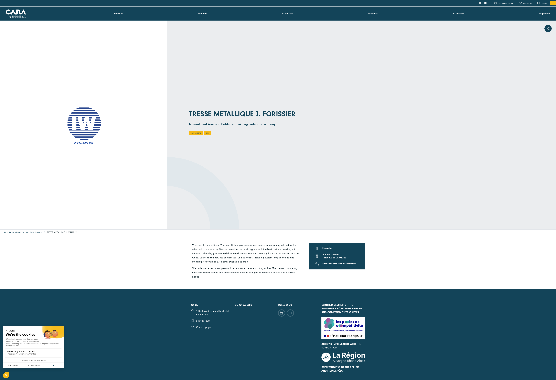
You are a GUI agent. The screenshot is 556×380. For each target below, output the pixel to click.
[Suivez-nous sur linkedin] (281, 313)
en (485, 3)
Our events (372, 13)
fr (480, 3)
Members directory (34, 232)
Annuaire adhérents (12, 232)
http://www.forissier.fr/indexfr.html (339, 263)
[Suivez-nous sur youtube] (290, 313)
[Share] (548, 28)
